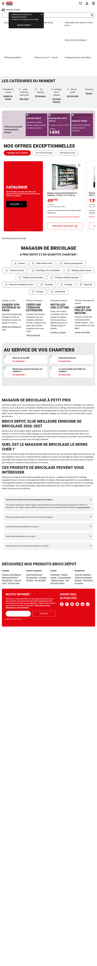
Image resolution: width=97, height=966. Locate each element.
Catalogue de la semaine (17, 153)
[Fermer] (41, 14)
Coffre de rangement (83, 577)
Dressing (78, 580)
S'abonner (44, 613)
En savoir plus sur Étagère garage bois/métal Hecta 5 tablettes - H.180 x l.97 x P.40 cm (64, 196)
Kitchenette (55, 575)
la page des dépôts (83, 507)
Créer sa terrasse (33, 335)
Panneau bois (32, 577)
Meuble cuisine (57, 580)
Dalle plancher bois (34, 575)
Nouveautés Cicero (67, 153)
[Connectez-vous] (87, 3)
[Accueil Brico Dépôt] (9, 3)
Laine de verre (14, 583)
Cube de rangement (83, 575)
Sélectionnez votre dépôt (63, 226)
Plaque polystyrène (10, 577)
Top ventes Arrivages (44, 153)
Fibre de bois (7, 580)
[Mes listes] (80, 3)
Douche (89, 93)
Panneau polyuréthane (11, 575)
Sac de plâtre (40, 580)
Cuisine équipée (64, 577)
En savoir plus (33, 37)
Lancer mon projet (82, 332)
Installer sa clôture (58, 332)
